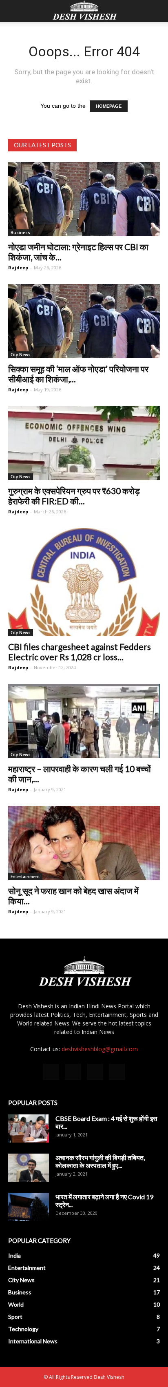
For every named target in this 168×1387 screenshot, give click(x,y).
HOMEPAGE (109, 106)
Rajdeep (18, 267)
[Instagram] (73, 1072)
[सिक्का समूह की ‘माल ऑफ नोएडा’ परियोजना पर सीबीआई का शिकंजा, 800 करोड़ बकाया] (84, 321)
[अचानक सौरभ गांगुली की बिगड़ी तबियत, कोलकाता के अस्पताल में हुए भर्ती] (28, 1168)
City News (21, 354)
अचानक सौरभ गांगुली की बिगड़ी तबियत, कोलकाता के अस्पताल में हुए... (100, 1161)
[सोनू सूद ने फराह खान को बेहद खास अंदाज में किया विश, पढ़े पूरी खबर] (84, 843)
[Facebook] (51, 1072)
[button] (156, 11)
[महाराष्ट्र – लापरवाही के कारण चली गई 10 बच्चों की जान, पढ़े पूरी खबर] (84, 721)
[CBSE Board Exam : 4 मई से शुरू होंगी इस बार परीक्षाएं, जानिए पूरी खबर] (28, 1128)
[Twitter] (95, 1072)
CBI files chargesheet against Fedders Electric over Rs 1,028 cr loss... (79, 651)
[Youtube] (117, 1072)
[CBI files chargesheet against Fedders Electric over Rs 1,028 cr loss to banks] (84, 582)
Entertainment (25, 876)
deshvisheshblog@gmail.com (100, 1049)
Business (20, 232)
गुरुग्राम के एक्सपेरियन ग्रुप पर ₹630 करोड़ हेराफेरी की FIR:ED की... (74, 496)
